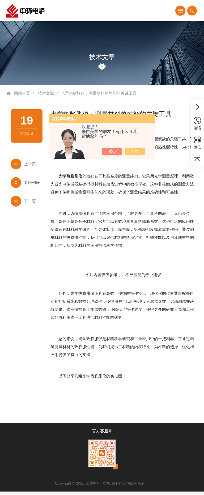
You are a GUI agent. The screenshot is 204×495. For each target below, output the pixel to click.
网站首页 (22, 93)
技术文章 (46, 93)
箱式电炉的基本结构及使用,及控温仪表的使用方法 (26, 201)
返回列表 (32, 182)
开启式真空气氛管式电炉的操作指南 (26, 164)
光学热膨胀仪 (70, 176)
